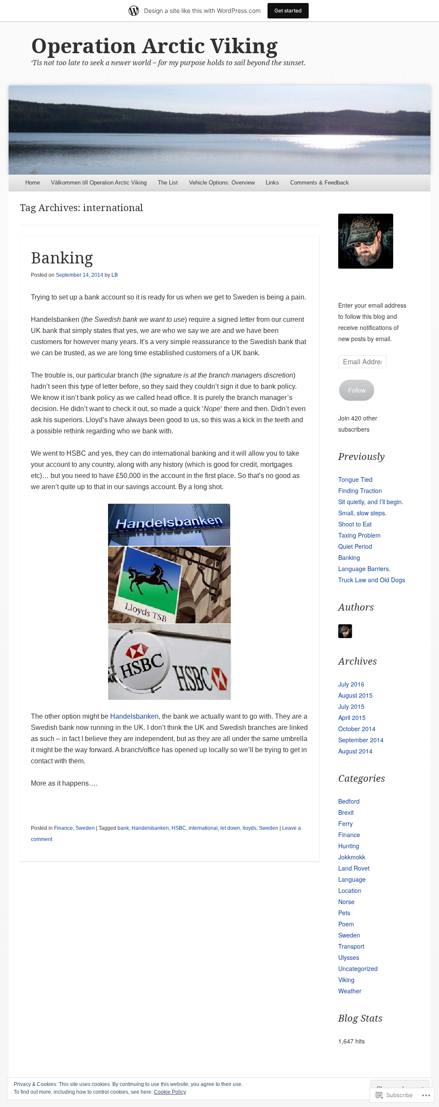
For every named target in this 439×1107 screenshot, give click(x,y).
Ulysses (348, 957)
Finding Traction (360, 490)
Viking (346, 979)
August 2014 (355, 751)
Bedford (349, 801)
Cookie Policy (170, 1092)
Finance (63, 828)
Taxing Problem (359, 535)
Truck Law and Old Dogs (371, 579)
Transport (351, 946)
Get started (288, 10)
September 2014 (361, 739)
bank (123, 828)
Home (32, 182)
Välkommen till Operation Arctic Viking (99, 182)
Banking (62, 258)
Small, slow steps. (362, 512)
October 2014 (357, 728)
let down (230, 828)
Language (352, 879)
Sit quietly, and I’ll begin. (370, 501)
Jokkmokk (351, 857)
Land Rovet (354, 868)
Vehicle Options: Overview (222, 182)
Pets (344, 912)
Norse (346, 901)
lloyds (249, 828)
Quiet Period (355, 546)
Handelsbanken (134, 716)
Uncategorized (358, 968)
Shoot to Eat (355, 524)
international (203, 828)
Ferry (345, 823)
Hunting (348, 845)
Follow (357, 390)
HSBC (178, 828)
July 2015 (351, 706)
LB (114, 275)
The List (168, 182)
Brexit (346, 812)
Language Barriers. (364, 568)
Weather (349, 990)
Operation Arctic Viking (154, 46)
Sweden (85, 828)
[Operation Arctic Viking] (219, 129)
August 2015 (355, 695)
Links (272, 182)
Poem (346, 923)
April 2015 (352, 717)
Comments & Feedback (319, 182)
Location (349, 890)
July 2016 (351, 684)
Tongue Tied (355, 479)
